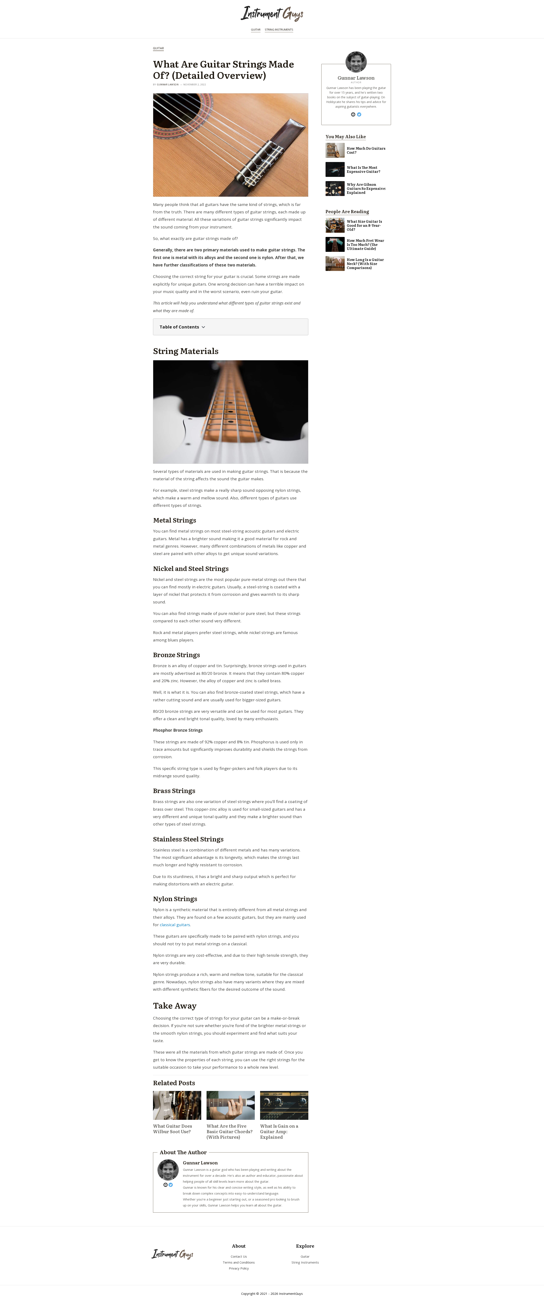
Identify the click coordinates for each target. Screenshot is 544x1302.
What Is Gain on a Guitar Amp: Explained (279, 1131)
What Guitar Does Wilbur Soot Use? (172, 1128)
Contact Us (239, 1256)
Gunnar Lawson (167, 84)
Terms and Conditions (239, 1262)
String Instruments (279, 29)
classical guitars (175, 924)
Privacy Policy (239, 1268)
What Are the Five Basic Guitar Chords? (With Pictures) (230, 1131)
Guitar (256, 29)
